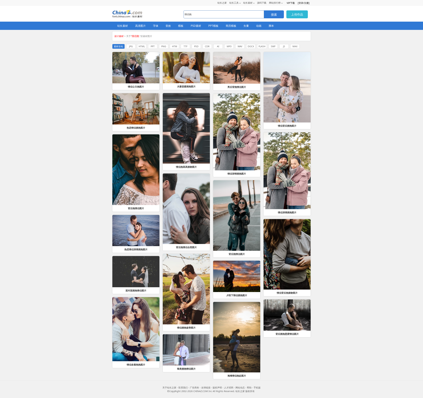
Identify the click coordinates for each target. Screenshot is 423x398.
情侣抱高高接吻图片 (186, 167)
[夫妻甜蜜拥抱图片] (186, 67)
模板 (180, 26)
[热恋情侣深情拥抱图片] (135, 230)
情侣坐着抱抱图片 (136, 364)
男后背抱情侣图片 (237, 87)
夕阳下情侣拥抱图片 (236, 295)
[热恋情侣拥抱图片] (135, 108)
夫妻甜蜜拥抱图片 (186, 86)
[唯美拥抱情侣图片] (186, 349)
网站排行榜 (275, 2)
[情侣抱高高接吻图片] (186, 128)
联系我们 (183, 387)
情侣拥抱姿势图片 (186, 327)
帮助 (249, 387)
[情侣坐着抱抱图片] (135, 329)
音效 (168, 26)
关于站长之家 (169, 387)
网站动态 (240, 387)
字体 (155, 26)
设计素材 (119, 36)
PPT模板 (213, 26)
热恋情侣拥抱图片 (136, 127)
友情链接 (206, 387)
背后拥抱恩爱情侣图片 (287, 334)
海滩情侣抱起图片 (237, 375)
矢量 (246, 26)
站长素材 (247, 2)
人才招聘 (228, 387)
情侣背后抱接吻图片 (287, 293)
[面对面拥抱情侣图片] (135, 271)
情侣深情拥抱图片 (287, 212)
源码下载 (261, 2)
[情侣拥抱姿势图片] (186, 289)
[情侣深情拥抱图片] (287, 170)
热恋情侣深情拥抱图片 (136, 249)
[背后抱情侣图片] (135, 169)
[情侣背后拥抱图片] (287, 87)
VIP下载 (291, 2)
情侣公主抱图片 (136, 86)
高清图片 (140, 26)
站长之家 (222, 2)
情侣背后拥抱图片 (287, 125)
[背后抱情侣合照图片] (186, 208)
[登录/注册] (303, 2)
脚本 (271, 26)
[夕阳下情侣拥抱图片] (236, 276)
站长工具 (234, 2)
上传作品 (297, 14)
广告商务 (194, 387)
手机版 (257, 387)
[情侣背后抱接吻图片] (287, 254)
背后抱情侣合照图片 (186, 247)
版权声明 (217, 387)
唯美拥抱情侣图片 (186, 368)
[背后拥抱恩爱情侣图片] (287, 315)
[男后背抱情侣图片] (236, 68)
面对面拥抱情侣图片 (136, 290)
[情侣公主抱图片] (135, 67)
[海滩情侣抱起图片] (236, 337)
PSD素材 (196, 26)
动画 (258, 26)
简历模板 (231, 26)
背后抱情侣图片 (136, 208)
